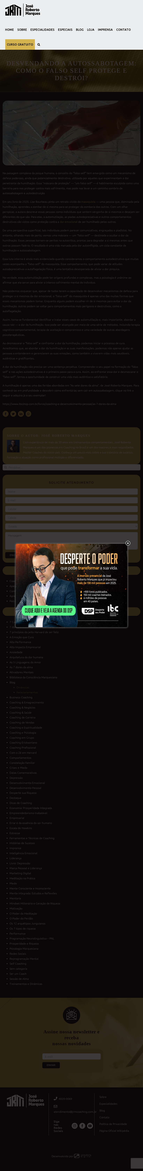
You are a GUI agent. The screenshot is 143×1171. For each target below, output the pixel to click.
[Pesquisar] (38, 44)
